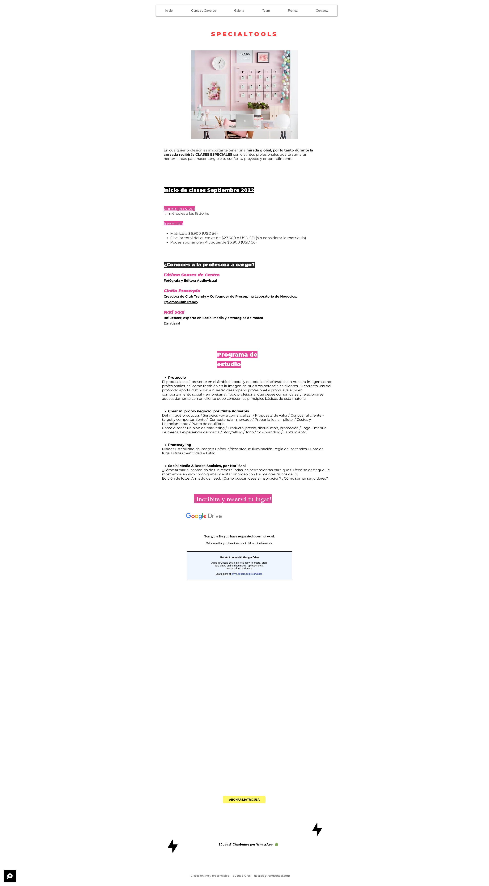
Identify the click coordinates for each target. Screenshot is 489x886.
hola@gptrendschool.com (272, 875)
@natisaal (172, 323)
